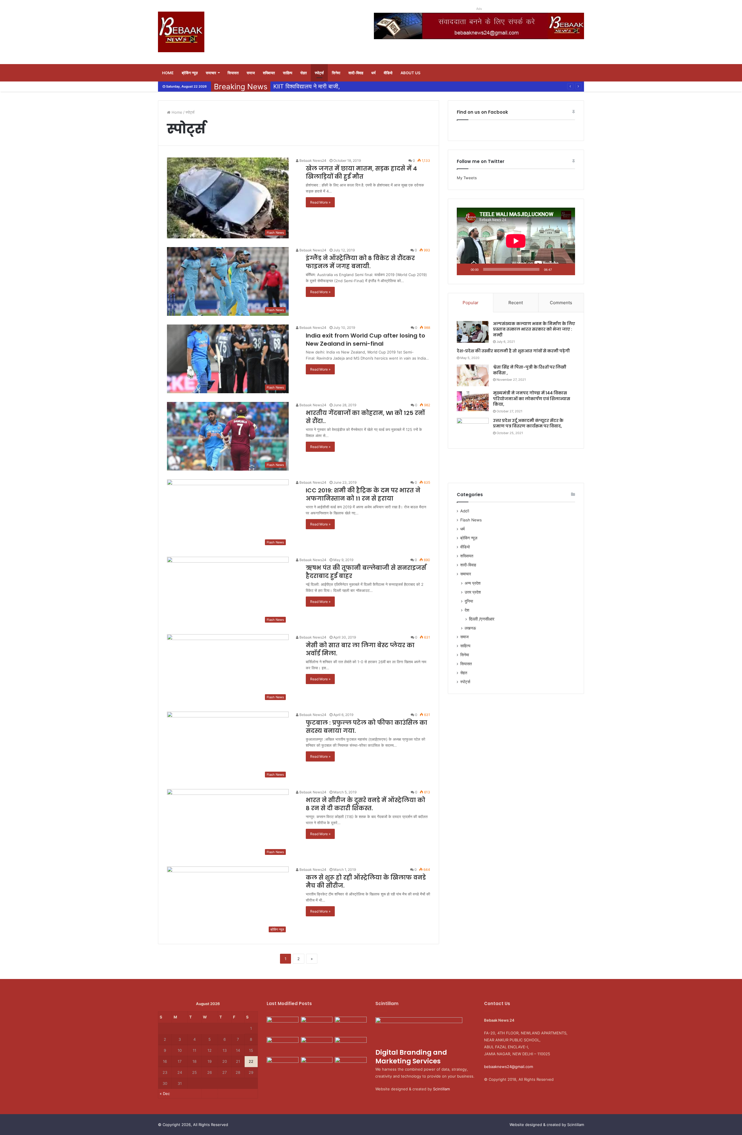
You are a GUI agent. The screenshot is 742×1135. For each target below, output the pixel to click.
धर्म (373, 72)
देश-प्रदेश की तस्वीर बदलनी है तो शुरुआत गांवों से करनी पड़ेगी (513, 351)
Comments (561, 302)
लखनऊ (470, 627)
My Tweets (467, 177)
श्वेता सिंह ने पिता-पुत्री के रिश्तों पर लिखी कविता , (529, 370)
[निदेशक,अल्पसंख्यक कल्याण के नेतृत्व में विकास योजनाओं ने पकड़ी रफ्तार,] (317, 1026)
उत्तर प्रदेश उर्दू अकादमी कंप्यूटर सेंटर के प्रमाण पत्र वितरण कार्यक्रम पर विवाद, (528, 423)
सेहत (303, 72)
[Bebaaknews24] (181, 32)
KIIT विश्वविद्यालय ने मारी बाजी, (306, 86)
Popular (471, 302)
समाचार (211, 72)
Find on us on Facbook (482, 112)
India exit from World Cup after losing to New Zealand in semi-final (365, 339)
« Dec (165, 1093)
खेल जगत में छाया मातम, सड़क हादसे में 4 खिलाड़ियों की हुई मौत (361, 172)
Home (168, 72)
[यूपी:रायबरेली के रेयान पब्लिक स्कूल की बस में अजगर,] (317, 1046)
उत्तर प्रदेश (473, 592)
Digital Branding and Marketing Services (411, 1057)
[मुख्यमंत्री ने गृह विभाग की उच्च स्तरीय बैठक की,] (283, 1046)
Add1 (464, 511)
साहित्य (287, 72)
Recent (515, 302)
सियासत (233, 72)
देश (467, 610)
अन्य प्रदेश (473, 583)
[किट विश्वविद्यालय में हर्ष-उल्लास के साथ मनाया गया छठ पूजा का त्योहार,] (351, 1026)
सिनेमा (336, 72)
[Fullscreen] (567, 269)
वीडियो (388, 72)
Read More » (320, 202)
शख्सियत (269, 72)
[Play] (464, 269)
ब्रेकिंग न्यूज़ (190, 72)
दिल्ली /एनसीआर (481, 619)
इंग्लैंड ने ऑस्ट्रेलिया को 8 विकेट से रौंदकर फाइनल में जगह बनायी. (360, 262)
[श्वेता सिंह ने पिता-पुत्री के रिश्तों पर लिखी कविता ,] (473, 375)
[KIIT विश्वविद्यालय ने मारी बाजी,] (351, 1046)
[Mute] (558, 269)
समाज (251, 72)
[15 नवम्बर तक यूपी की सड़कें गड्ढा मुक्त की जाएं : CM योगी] (317, 1066)
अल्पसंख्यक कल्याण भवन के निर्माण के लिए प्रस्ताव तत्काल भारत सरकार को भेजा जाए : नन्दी (534, 329)
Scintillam (441, 1089)
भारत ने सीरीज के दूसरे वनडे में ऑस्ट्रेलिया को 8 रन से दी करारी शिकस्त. (365, 804)
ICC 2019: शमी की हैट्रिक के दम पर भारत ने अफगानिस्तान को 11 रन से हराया (363, 494)
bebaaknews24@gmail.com (508, 1066)
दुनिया (469, 601)
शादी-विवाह (355, 72)
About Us (410, 72)
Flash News (471, 520)
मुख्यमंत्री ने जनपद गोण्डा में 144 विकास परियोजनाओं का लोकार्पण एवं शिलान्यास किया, (531, 398)
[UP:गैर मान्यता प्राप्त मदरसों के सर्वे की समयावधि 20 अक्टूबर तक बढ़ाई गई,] (283, 1066)
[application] (516, 241)
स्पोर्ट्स (319, 72)
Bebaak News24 (312, 160)
